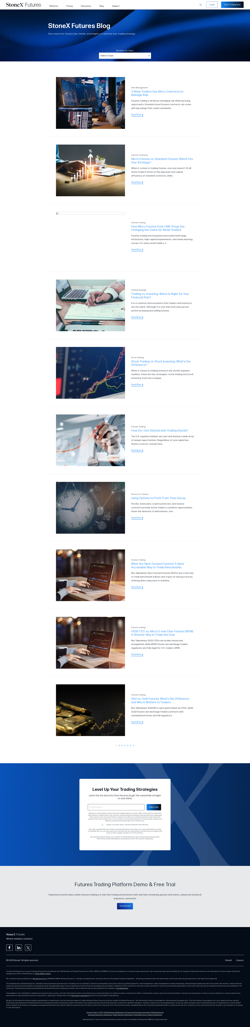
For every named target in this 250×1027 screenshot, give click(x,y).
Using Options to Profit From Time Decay (158, 498)
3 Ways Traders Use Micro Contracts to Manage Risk (157, 93)
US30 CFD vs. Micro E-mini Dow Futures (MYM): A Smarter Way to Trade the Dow (162, 633)
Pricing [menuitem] (69, 6)
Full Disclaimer (122, 988)
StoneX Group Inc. (40, 979)
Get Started (125, 906)
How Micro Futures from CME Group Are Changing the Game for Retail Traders (158, 228)
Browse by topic (125, 50)
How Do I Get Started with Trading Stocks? (159, 430)
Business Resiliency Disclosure (100, 1015)
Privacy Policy (92, 1012)
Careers (240, 960)
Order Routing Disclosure (123, 1015)
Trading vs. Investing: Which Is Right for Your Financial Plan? (160, 295)
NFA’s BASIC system (43, 974)
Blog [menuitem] (102, 6)
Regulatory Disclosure (80, 996)
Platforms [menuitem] (53, 6)
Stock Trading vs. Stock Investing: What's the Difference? (161, 363)
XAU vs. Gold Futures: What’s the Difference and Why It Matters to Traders (160, 700)
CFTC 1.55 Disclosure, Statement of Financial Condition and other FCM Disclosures (131, 1012)
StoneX (228, 960)
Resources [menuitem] (86, 6)
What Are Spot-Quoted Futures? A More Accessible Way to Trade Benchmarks (157, 565)
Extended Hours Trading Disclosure (148, 1015)
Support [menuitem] (116, 6)
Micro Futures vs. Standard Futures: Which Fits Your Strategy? (162, 160)
